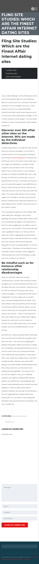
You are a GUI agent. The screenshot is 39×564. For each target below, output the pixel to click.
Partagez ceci (9, 422)
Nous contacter (25, 559)
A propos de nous (13, 559)
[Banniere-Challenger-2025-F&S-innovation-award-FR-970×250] (19, 88)
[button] (18, 444)
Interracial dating (17, 158)
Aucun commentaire (13, 77)
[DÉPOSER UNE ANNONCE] (33, 9)
